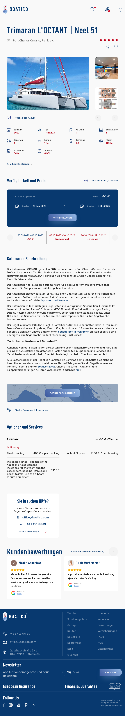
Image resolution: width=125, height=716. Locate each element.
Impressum (104, 619)
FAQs (101, 637)
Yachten (72, 613)
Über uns (103, 613)
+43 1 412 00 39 (35, 524)
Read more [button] (73, 586)
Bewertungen (106, 625)
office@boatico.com (35, 517)
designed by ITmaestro (111, 706)
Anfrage (72, 625)
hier (78, 370)
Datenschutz (105, 648)
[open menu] (93, 9)
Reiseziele (73, 637)
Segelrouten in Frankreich (73, 331)
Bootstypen (74, 642)
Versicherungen (107, 631)
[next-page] (115, 118)
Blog (70, 648)
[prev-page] (98, 118)
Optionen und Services (54, 300)
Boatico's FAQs (46, 366)
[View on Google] (14, 563)
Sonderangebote (77, 619)
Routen (71, 631)
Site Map (72, 654)
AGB (100, 642)
